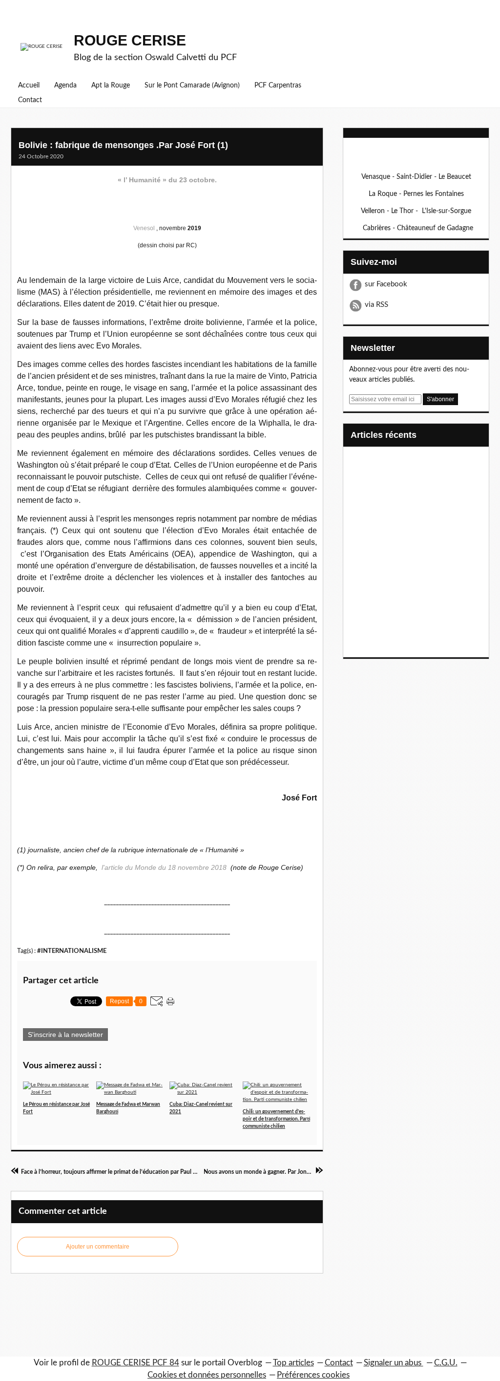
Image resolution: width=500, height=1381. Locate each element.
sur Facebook (386, 284)
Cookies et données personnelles (206, 1375)
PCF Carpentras (277, 85)
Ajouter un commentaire (97, 1246)
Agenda (65, 85)
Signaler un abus (393, 1363)
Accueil (29, 85)
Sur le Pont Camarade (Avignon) (192, 85)
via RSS (376, 304)
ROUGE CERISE (130, 40)
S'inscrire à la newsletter (65, 1034)
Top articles (293, 1363)
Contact (30, 100)
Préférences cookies (313, 1375)
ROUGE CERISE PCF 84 (135, 1363)
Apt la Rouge (110, 85)
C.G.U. (446, 1363)
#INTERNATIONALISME (71, 951)
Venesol (144, 228)
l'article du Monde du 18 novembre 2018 (164, 867)
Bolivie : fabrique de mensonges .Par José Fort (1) (123, 145)
